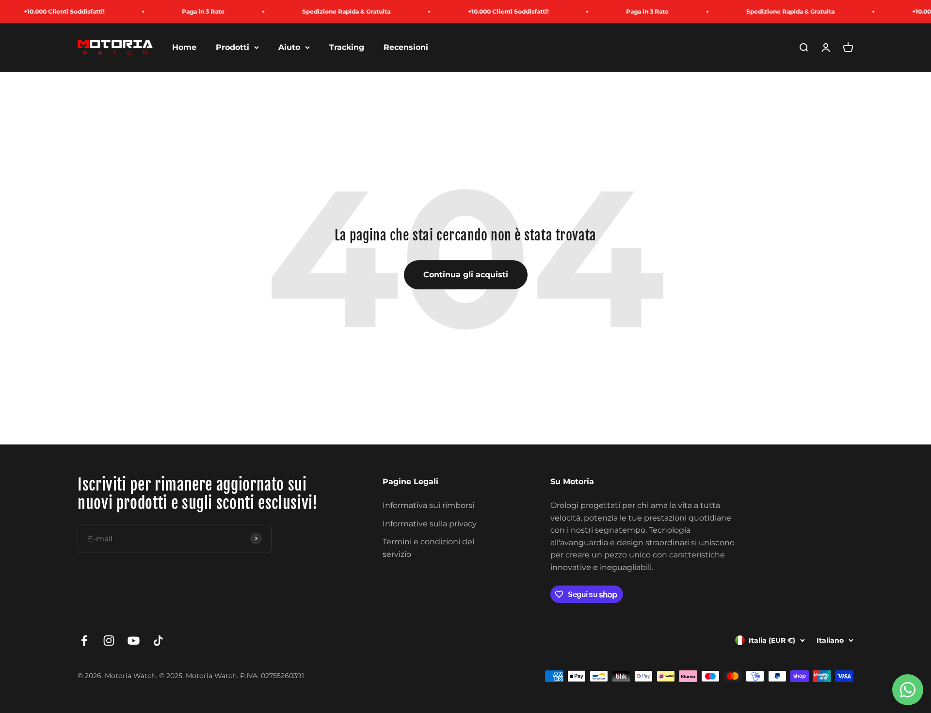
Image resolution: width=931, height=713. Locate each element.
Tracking (346, 47)
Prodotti (232, 47)
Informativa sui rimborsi (428, 505)
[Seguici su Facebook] (84, 640)
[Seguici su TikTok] (158, 640)
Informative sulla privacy (430, 523)
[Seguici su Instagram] (108, 640)
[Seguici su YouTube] (133, 640)
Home (184, 47)
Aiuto (289, 47)
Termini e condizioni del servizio (428, 548)
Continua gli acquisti (465, 274)
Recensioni (406, 47)
